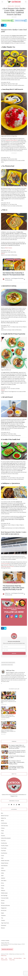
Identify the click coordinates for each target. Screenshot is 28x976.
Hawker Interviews (5, 860)
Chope (2, 830)
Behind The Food (4, 815)
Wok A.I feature (8, 247)
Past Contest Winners (18, 958)
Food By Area (4, 843)
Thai (2, 918)
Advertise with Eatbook (7, 949)
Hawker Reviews (4, 863)
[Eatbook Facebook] (7, 616)
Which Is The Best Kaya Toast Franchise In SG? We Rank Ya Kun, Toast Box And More (8, 716)
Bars (2, 813)
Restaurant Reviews (5, 905)
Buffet (2, 820)
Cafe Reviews (4, 823)
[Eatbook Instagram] (12, 616)
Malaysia (3, 890)
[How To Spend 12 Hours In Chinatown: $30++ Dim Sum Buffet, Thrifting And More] (4, 762)
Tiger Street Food (5, 923)
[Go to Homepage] (14, 2)
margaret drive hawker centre (8, 662)
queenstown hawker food (7, 664)
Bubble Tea (3, 818)
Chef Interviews (4, 825)
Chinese (2, 828)
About (2, 958)
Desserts (3, 835)
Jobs (6, 958)
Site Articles (3, 910)
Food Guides (3, 848)
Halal (2, 858)
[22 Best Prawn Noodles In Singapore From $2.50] (4, 757)
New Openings (4, 895)
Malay (2, 888)
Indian (2, 868)
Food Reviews (4, 853)
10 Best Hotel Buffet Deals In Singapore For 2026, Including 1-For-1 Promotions (8, 731)
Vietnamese (3, 925)
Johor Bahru (3, 880)
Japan (2, 875)
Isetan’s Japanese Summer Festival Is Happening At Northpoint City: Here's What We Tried (17, 752)
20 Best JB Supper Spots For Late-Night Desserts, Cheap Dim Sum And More (8, 701)
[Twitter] (5, 25)
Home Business (4, 865)
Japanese (3, 878)
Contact (10, 958)
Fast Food (3, 840)
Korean (2, 885)
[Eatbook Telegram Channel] (16, 616)
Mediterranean (4, 893)
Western (3, 927)
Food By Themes (4, 845)
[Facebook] (2, 25)
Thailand (3, 920)
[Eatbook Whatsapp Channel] (21, 616)
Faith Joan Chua (10, 670)
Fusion (2, 855)
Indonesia (3, 870)
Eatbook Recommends (6, 838)
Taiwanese (3, 915)
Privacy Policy (12, 959)
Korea (2, 883)
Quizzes (2, 900)
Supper (2, 913)
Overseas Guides (4, 898)
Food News (3, 850)
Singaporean (4, 908)
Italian (2, 873)
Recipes (2, 903)
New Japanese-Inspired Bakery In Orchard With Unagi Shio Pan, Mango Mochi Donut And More (17, 747)
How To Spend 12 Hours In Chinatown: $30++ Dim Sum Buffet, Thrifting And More (16, 762)
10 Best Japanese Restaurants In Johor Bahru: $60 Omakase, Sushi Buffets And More (16, 768)
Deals (2, 833)
